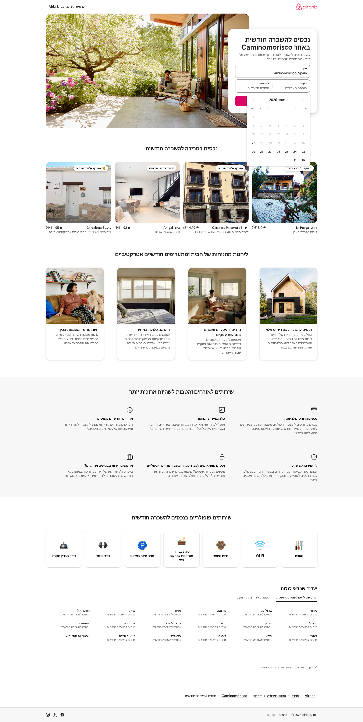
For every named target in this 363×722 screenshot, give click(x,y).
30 (303, 160)
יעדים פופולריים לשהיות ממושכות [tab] (296, 597)
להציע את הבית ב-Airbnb (67, 6)
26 (278, 152)
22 (253, 143)
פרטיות (283, 715)
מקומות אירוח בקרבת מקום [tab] (253, 597)
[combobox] (273, 73)
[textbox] (291, 87)
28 (261, 152)
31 (294, 160)
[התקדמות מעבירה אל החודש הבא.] (254, 100)
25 (286, 152)
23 (303, 152)
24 (295, 152)
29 (253, 152)
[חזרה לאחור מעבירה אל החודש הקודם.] (303, 100)
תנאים (271, 715)
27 (270, 152)
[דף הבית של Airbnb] (306, 6)
